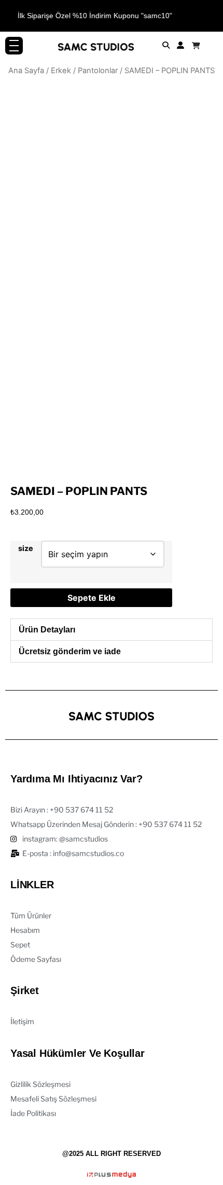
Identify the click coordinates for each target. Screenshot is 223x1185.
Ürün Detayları (47, 629)
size (25, 548)
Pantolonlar (98, 70)
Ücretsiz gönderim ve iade (70, 651)
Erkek (61, 70)
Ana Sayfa (26, 70)
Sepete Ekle (91, 597)
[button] (111, 629)
